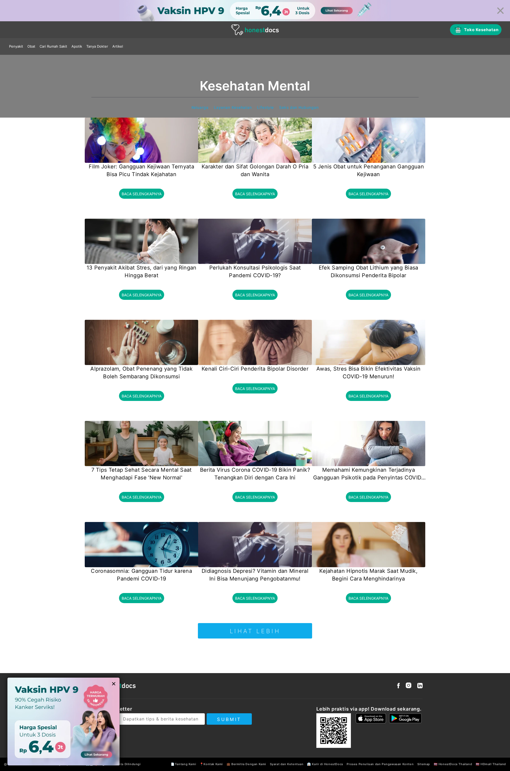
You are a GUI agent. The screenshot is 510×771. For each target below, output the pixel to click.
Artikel (117, 46)
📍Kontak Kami (211, 764)
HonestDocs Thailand (455, 764)
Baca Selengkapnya (142, 194)
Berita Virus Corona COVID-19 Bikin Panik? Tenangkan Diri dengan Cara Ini (255, 474)
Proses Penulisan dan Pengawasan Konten (380, 764)
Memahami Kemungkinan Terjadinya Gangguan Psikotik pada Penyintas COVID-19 (368, 474)
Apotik (76, 46)
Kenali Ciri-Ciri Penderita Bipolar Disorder (255, 369)
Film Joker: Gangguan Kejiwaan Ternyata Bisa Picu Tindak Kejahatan (141, 170)
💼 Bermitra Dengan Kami (246, 764)
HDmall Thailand (493, 764)
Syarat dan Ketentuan (287, 764)
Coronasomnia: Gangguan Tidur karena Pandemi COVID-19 (141, 575)
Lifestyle (265, 107)
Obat (31, 46)
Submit (229, 719)
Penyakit (16, 46)
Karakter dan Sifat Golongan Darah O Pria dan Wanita (255, 170)
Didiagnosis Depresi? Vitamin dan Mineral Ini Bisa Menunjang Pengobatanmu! (255, 575)
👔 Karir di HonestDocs (325, 764)
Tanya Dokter (97, 46)
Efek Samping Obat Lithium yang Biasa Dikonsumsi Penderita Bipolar (368, 271)
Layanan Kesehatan (233, 107)
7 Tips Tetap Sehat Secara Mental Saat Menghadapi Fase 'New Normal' (141, 474)
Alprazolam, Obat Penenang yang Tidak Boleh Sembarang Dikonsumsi (141, 373)
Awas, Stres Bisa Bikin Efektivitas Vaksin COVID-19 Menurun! (368, 373)
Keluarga (200, 107)
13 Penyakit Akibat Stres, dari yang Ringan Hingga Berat (142, 271)
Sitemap (423, 764)
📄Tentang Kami (183, 764)
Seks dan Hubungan (298, 107)
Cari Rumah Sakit (53, 46)
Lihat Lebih (255, 631)
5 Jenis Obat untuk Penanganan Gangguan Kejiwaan (368, 170)
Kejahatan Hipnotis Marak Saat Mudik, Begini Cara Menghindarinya (368, 575)
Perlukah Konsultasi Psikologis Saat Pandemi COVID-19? (255, 271)
